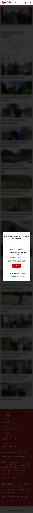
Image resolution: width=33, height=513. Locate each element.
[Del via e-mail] (19, 47)
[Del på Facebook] (13, 47)
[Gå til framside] (7, 3)
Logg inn (25, 3)
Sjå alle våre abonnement (16, 276)
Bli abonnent (18, 2)
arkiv (16, 55)
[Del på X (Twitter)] (16, 47)
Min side (4, 501)
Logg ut (11, 501)
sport (11, 55)
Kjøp (16, 265)
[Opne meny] (30, 2)
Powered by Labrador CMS (17, 510)
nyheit (4, 55)
